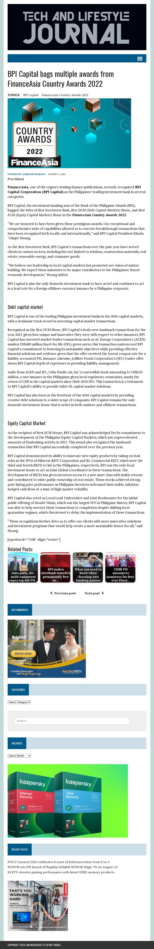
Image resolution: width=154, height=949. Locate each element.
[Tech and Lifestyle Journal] (77, 27)
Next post (92, 593)
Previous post (65, 593)
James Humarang (34, 174)
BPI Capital (31, 95)
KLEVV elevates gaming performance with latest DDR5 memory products (61, 872)
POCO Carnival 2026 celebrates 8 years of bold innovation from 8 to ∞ (59, 862)
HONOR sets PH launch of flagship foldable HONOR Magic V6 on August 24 (62, 867)
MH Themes (55, 945)
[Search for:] (72, 720)
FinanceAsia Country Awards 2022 (65, 95)
